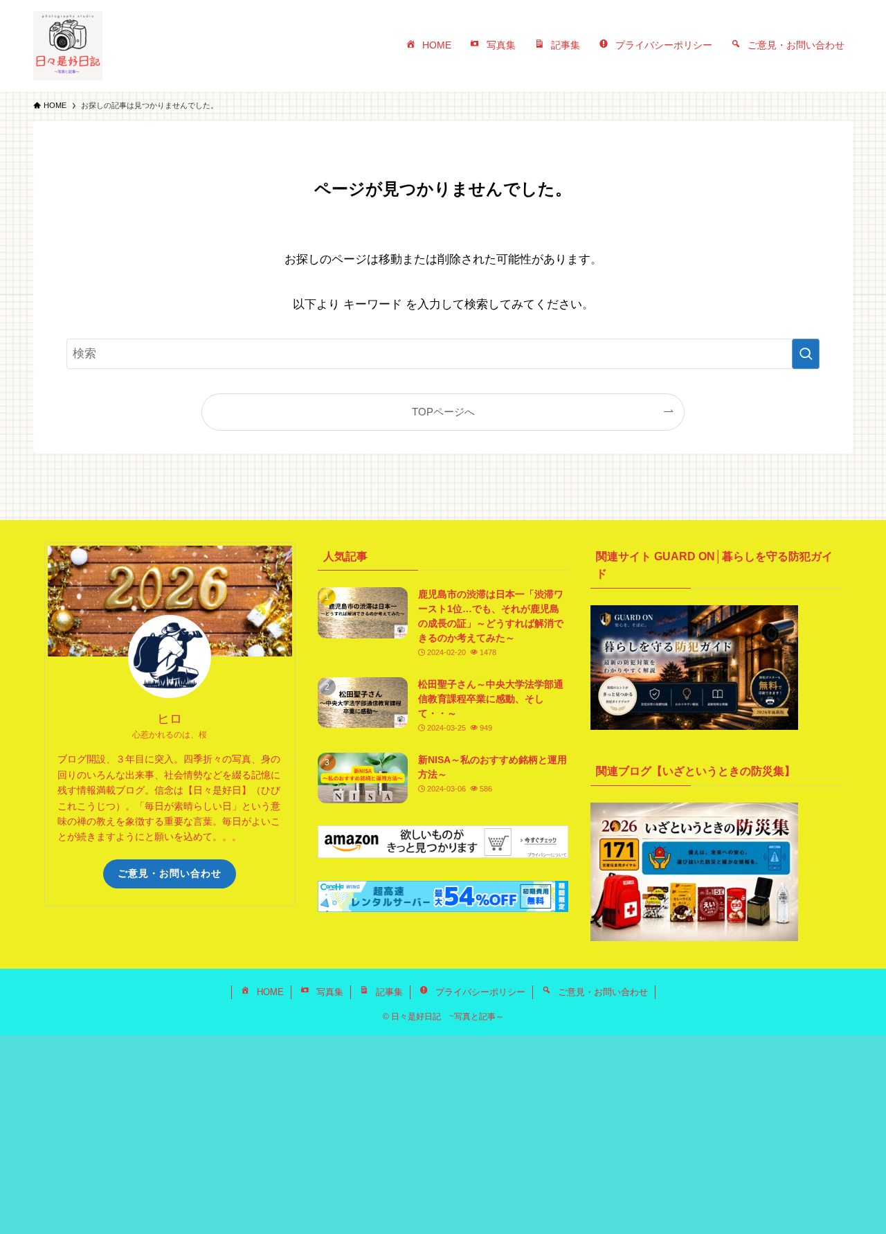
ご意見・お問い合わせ (170, 873)
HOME (270, 992)
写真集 (329, 992)
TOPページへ (443, 412)
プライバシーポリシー (480, 992)
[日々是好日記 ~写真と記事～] (67, 45)
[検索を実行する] (806, 354)
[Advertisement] (415, 1132)
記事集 (389, 992)
